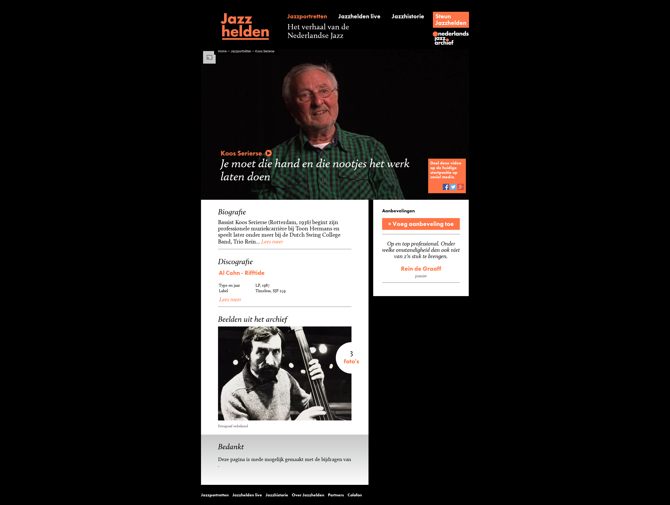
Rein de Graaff (421, 269)
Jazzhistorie (408, 16)
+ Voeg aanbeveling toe (421, 224)
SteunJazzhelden (451, 19)
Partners (336, 495)
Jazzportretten (307, 16)
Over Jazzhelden (308, 495)
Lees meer (271, 241)
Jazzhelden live (359, 16)
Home (222, 51)
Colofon (355, 495)
